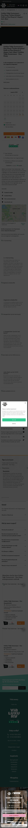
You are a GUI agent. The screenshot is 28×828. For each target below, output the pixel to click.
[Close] (25, 403)
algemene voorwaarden (9, 825)
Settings (14, 423)
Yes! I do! (14, 419)
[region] (14, 414)
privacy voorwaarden (19, 825)
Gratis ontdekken (14, 815)
